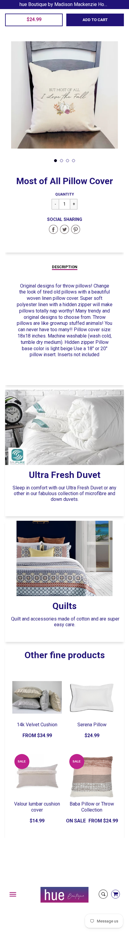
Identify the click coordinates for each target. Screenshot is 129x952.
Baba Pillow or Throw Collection (92, 807)
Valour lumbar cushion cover (37, 807)
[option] (64, 95)
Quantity (64, 194)
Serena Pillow (91, 724)
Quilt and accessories (34, 619)
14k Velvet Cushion (37, 724)
